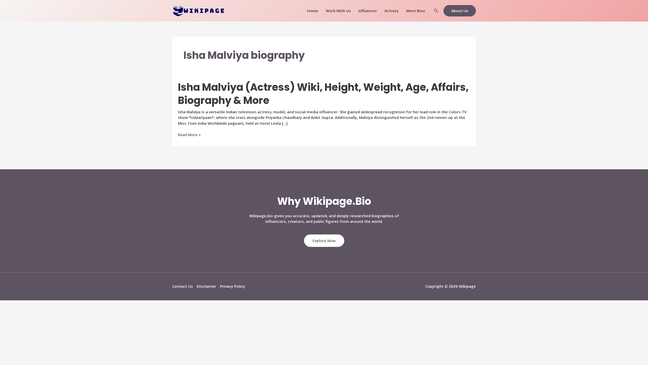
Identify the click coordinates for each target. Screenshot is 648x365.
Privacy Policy (232, 286)
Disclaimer (206, 286)
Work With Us (338, 10)
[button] (436, 11)
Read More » (189, 135)
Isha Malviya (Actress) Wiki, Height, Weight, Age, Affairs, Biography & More (323, 93)
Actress (391, 10)
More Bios (415, 10)
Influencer (367, 10)
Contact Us (182, 286)
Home (312, 10)
